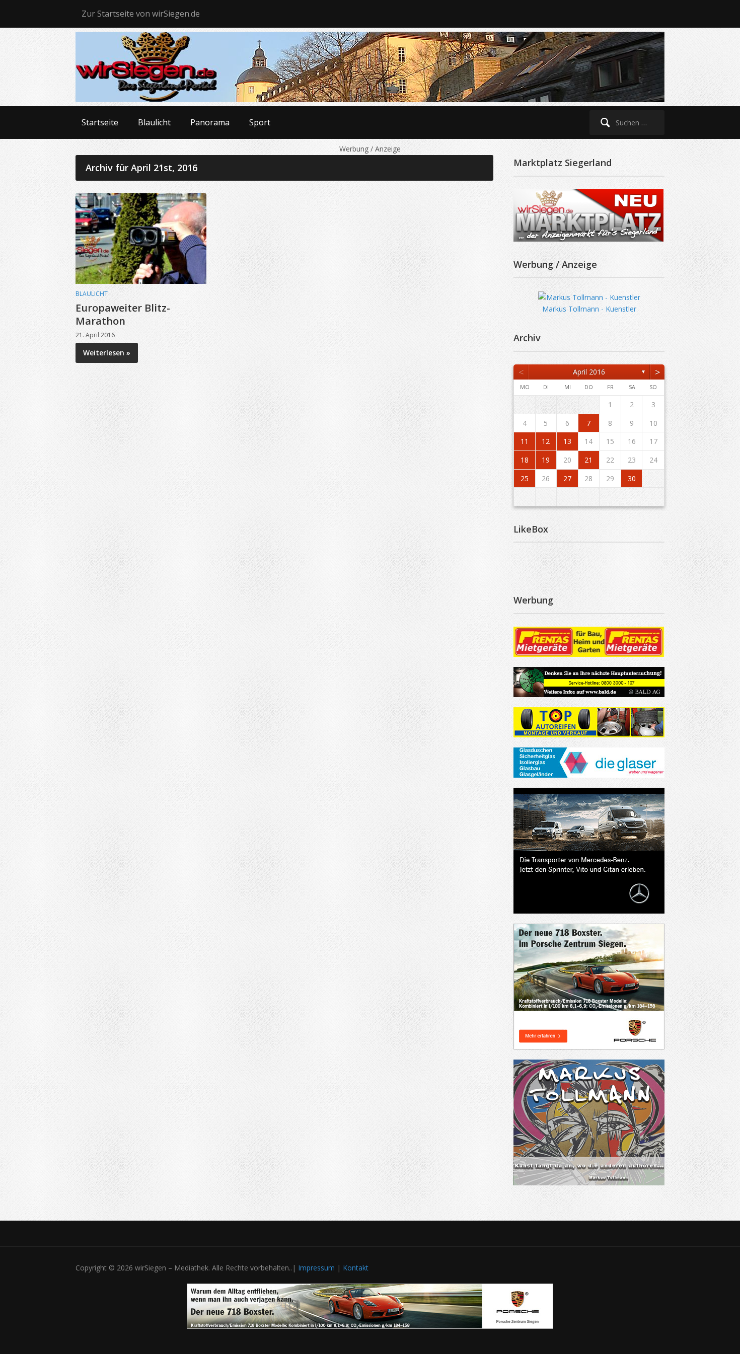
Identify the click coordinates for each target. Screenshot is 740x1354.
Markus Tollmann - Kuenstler (589, 309)
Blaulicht (154, 122)
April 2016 (589, 372)
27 (567, 478)
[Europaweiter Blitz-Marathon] (141, 237)
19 (546, 460)
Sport (259, 122)
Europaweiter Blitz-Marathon (123, 314)
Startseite (100, 122)
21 (588, 460)
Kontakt (355, 1267)
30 (632, 478)
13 (567, 441)
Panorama (210, 122)
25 (525, 478)
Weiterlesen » (106, 352)
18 (525, 460)
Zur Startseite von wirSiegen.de (141, 13)
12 (546, 441)
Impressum (316, 1267)
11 (525, 441)
